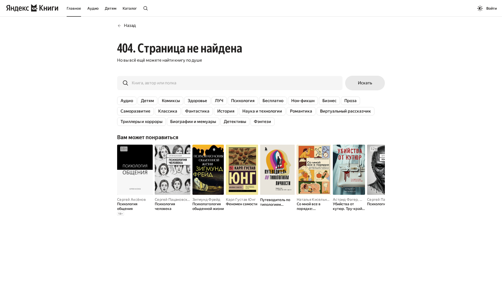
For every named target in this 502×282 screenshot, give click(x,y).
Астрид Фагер (345, 199)
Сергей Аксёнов (131, 199)
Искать (365, 82)
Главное (74, 8)
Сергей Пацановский (173, 199)
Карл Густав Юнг (241, 199)
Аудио (93, 8)
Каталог (130, 8)
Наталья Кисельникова (317, 199)
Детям (110, 8)
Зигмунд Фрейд (206, 199)
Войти (491, 8)
